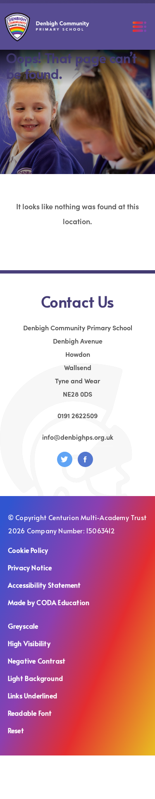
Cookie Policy (28, 549)
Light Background (35, 678)
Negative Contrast (36, 660)
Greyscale (23, 625)
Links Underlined (32, 695)
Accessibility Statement (44, 584)
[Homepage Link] (47, 38)
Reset (16, 730)
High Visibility (29, 643)
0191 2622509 (77, 415)
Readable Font (30, 712)
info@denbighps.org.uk (77, 436)
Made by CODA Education (59, 603)
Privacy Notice (30, 567)
